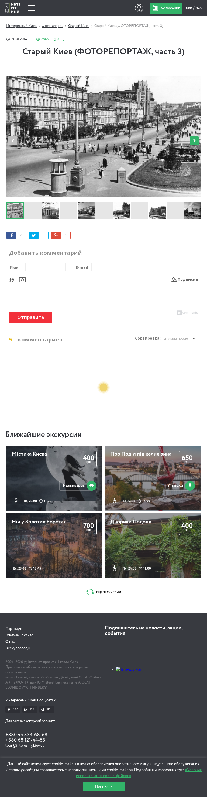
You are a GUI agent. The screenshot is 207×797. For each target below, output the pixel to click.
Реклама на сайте (19, 635)
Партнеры (13, 629)
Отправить (30, 317)
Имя (14, 267)
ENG (198, 8)
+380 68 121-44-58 (25, 740)
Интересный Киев (21, 26)
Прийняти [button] (103, 786)
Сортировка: (148, 338)
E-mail (82, 267)
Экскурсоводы (17, 648)
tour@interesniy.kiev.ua (24, 746)
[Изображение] (22, 279)
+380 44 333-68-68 (26, 734)
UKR (189, 8)
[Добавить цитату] (13, 279)
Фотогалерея (52, 26)
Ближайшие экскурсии (43, 434)
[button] (194, 140)
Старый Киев (78, 26)
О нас (10, 642)
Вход (138, 8)
